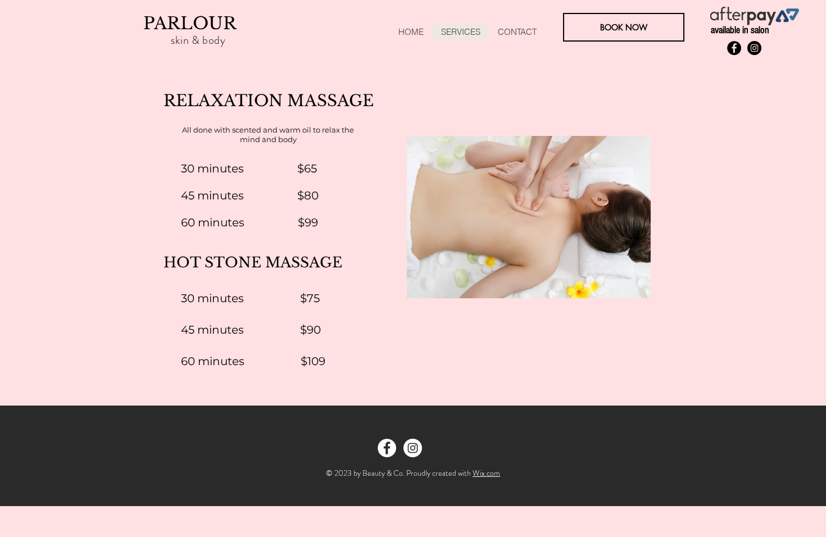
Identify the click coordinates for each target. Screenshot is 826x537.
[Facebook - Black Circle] (734, 48)
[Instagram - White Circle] (412, 448)
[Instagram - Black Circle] (754, 48)
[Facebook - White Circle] (387, 448)
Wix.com (486, 473)
